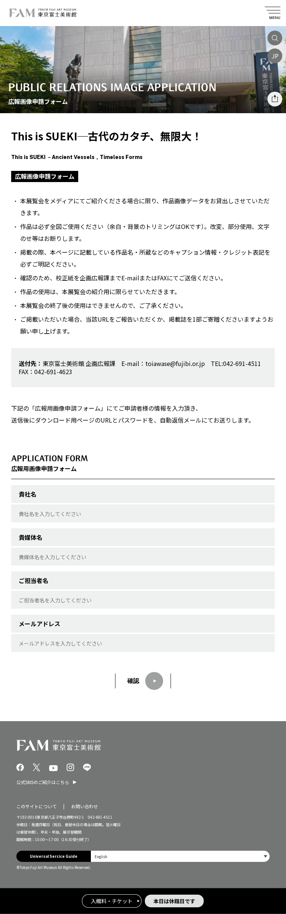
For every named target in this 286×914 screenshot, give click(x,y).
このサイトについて (36, 806)
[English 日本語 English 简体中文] (180, 856)
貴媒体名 (30, 537)
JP (275, 55)
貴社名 (27, 494)
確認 (133, 681)
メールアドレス (39, 623)
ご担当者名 (33, 580)
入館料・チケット (112, 901)
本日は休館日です (174, 901)
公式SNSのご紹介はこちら (42, 782)
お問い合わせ (84, 806)
